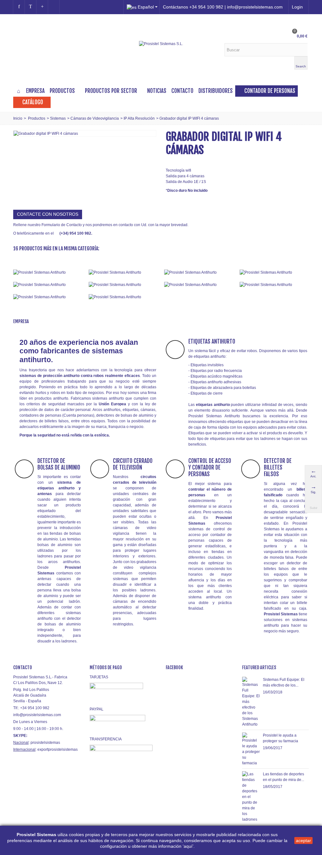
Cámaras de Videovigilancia (94, 118)
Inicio (17, 118)
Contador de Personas (269, 91)
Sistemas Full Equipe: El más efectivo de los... (283, 682)
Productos (62, 91)
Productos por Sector (111, 91)
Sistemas (58, 118)
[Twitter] (30, 7)
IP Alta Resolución (139, 118)
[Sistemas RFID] (123, 297)
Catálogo (32, 102)
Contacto (182, 91)
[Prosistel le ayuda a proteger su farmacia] (251, 749)
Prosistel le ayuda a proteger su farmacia (280, 738)
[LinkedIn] (54, 7)
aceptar (303, 840)
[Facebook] (19, 7)
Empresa (35, 91)
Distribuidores (215, 91)
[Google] (42, 7)
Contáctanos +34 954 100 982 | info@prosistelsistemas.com (223, 6)
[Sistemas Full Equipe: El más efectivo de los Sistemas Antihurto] (251, 701)
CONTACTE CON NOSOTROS (47, 214)
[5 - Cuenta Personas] (47, 285)
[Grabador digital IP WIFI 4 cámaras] (46, 133)
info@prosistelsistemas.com (37, 715)
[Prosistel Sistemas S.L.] (161, 44)
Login (297, 6)
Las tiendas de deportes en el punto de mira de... (283, 777)
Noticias (156, 91)
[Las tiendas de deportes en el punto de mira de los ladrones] (251, 796)
